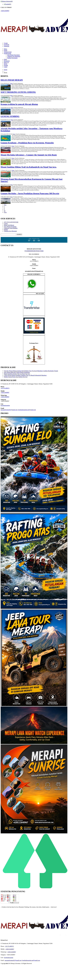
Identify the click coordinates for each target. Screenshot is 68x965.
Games (6, 223)
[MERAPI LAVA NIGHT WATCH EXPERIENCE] (34, 743)
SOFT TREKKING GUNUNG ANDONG (18, 92)
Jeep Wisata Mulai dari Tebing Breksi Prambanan (17, 372)
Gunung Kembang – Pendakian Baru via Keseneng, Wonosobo (27, 143)
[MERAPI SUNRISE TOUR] (34, 833)
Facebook (6, 44)
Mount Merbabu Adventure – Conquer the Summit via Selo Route (29, 155)
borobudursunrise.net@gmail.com (27, 409)
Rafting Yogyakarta (12, 58)
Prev (5, 205)
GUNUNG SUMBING (10, 116)
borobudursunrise (5, 405)
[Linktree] (34, 888)
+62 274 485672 (5, 388)
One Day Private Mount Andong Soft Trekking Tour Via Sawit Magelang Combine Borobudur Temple (31, 371)
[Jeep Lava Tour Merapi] (34, 705)
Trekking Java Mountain (13, 56)
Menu (5, 49)
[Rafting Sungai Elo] (34, 512)
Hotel (5, 59)
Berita (5, 64)
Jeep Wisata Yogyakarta (13, 55)
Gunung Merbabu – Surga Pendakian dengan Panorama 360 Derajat (30, 193)
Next (5, 212)
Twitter (6, 43)
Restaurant (7, 61)
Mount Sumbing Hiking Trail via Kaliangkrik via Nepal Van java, (29, 167)
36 (4, 211)
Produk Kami (7, 53)
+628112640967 (5, 10)
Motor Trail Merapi (9, 225)
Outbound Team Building (10, 228)
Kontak (6, 65)
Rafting (6, 229)
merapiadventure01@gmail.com (9, 409)
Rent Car (6, 62)
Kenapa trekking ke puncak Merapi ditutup (19, 104)
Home (5, 50)
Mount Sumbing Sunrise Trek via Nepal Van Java (17, 374)
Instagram (6, 46)
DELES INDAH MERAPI (12, 80)
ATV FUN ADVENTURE (11, 222)
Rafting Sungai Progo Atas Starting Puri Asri (15, 377)
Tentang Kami (7, 52)
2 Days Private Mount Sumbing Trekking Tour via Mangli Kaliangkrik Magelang (25, 375)
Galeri (5, 67)
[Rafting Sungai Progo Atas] (34, 609)
